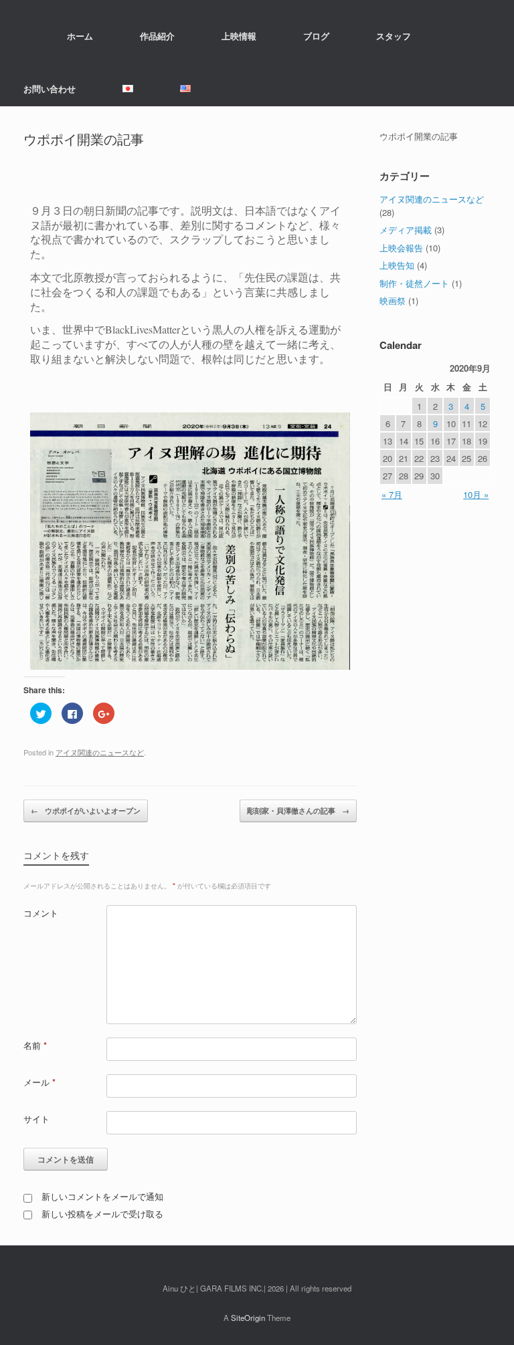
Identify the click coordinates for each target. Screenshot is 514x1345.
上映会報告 (401, 247)
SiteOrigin (248, 1317)
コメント (40, 912)
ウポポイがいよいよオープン (86, 811)
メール (39, 1082)
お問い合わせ (49, 88)
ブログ (316, 35)
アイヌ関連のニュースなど (100, 752)
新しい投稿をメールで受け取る (102, 1213)
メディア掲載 (405, 229)
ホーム (80, 35)
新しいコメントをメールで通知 (102, 1196)
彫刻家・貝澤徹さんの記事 (298, 811)
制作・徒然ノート (414, 283)
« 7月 (391, 494)
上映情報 (239, 35)
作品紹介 (157, 35)
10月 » (476, 494)
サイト (36, 1118)
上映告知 (396, 265)
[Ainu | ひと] (23, 35)
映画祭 (392, 300)
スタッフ (393, 35)
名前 (35, 1045)
